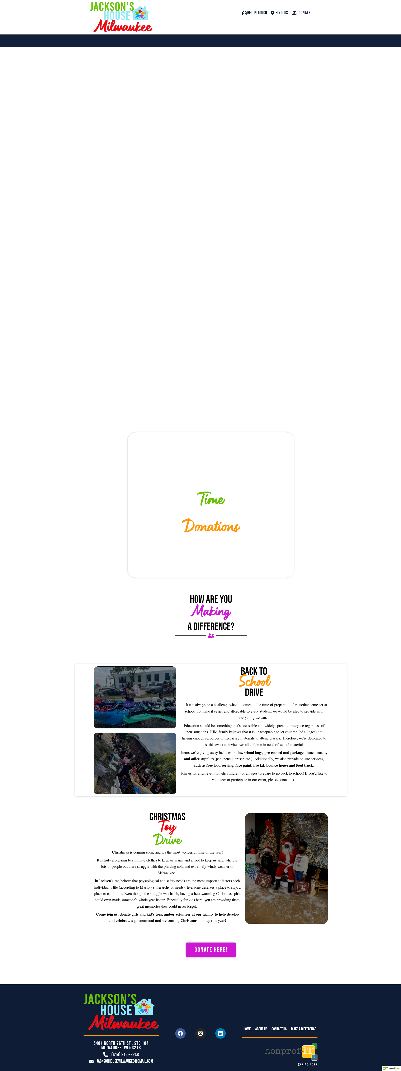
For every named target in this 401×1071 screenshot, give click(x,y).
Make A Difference (303, 1029)
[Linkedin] (220, 1033)
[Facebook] (180, 1033)
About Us (261, 1029)
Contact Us (279, 1029)
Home (247, 1029)
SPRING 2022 (307, 1064)
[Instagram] (200, 1033)
